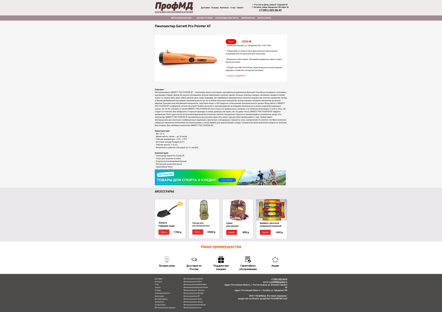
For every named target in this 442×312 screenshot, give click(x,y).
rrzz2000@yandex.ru (278, 282)
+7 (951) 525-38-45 (270, 10)
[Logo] (174, 7)
